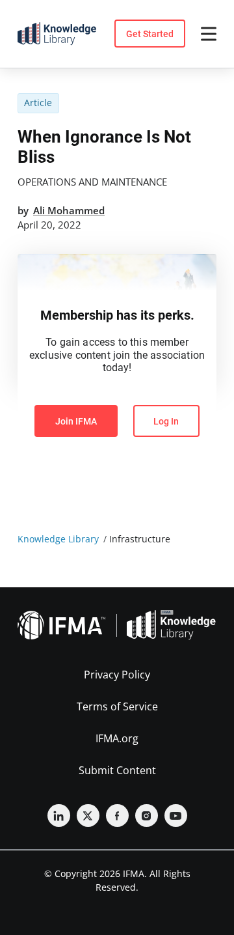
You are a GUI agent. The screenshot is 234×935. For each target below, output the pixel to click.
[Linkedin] (58, 815)
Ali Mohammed (69, 210)
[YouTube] (175, 815)
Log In (166, 421)
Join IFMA (76, 421)
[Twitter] (88, 815)
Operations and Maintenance (92, 181)
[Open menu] (208, 34)
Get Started (150, 34)
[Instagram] (146, 815)
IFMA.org (117, 738)
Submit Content (117, 770)
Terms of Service (117, 706)
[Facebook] (117, 815)
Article (38, 102)
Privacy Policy (117, 674)
